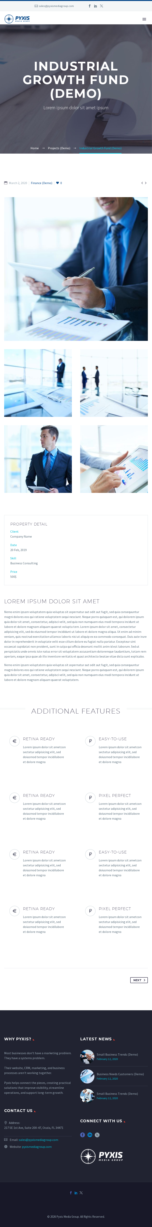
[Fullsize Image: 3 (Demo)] (114, 383)
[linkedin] (89, 1136)
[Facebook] (90, 6)
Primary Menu (144, 19)
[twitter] (97, 1136)
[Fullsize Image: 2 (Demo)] (38, 383)
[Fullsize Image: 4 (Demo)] (38, 459)
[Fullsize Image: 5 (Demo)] (114, 459)
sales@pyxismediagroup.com (56, 6)
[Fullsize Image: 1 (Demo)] (76, 269)
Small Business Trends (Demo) (117, 1054)
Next (137, 980)
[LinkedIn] (96, 6)
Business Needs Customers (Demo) (120, 1074)
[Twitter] (101, 6)
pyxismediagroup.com (37, 1147)
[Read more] (38, 750)
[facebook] (82, 1136)
